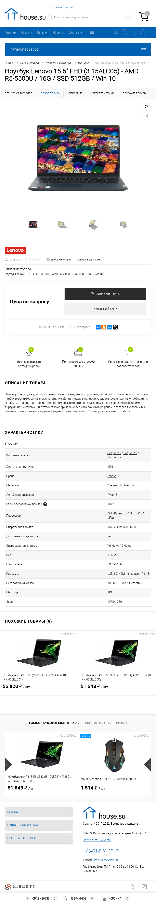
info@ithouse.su (106, 860)
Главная (10, 32)
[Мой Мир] (109, 327)
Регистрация (64, 7)
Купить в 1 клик (105, 308)
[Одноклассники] (103, 327)
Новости (26, 32)
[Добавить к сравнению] (146, 116)
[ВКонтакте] (98, 327)
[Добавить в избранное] (146, 107)
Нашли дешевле (53, 327)
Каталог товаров (24, 49)
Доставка (75, 32)
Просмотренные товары (106, 723)
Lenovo (112, 476)
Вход (50, 7)
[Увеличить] (78, 159)
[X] (115, 327)
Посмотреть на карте (97, 840)
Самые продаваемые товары (54, 723)
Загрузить (114, 453)
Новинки (58, 32)
